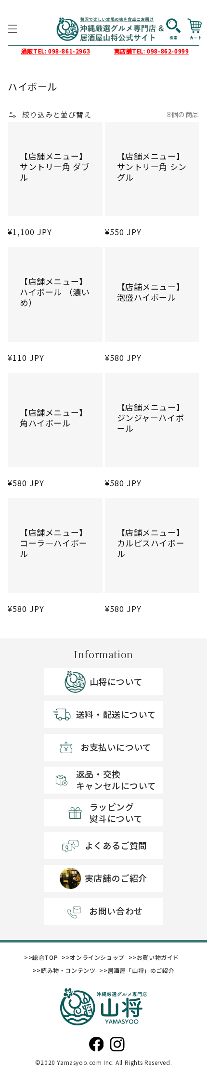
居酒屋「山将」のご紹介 (141, 970)
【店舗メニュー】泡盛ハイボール (151, 292)
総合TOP (45, 957)
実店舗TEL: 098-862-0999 (151, 51)
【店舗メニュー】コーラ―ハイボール (54, 543)
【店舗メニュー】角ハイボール (54, 417)
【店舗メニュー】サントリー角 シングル (152, 167)
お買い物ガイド (158, 957)
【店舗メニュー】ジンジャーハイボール (151, 418)
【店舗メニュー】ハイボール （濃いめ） (55, 292)
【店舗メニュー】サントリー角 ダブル (55, 167)
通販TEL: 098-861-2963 (55, 51)
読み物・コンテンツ (68, 970)
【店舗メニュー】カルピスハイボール (151, 543)
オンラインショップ (97, 957)
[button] (12, 29)
